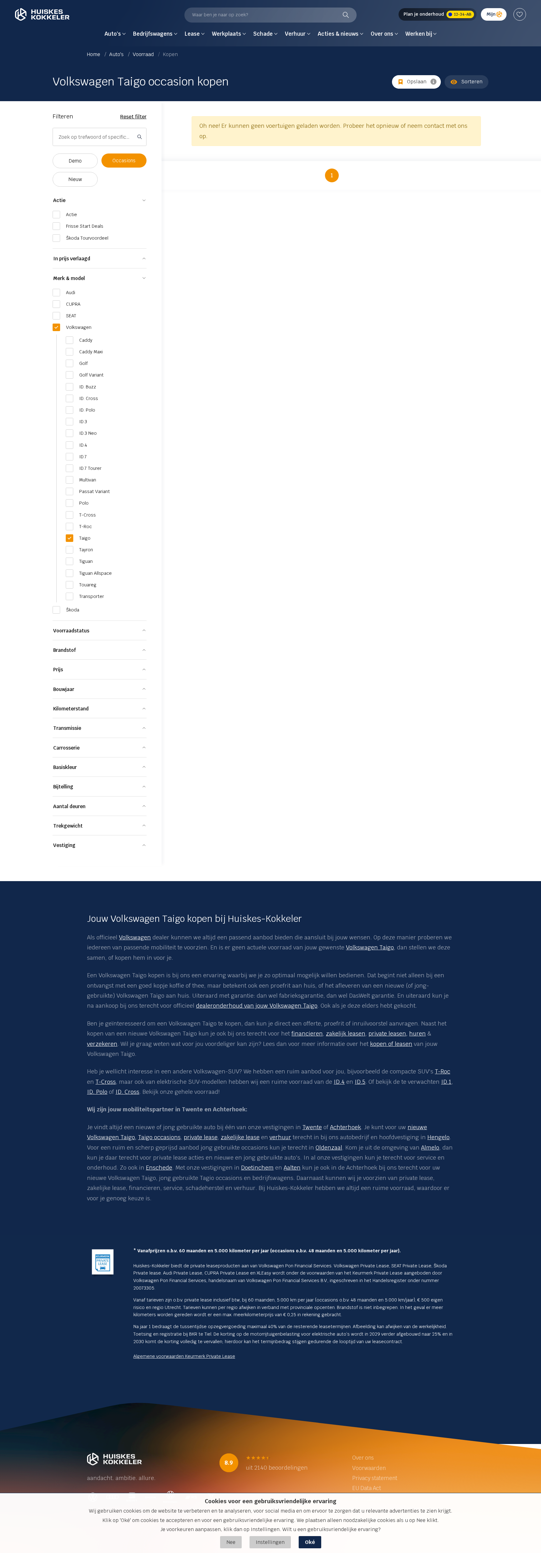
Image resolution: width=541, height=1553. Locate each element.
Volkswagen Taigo (370, 947)
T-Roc (442, 1071)
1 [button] (332, 175)
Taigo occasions (159, 1137)
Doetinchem (257, 1167)
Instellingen (270, 1542)
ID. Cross (127, 1091)
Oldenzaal (329, 1147)
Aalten (292, 1167)
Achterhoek (345, 1127)
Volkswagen (135, 937)
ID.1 (446, 1081)
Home (94, 54)
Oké (310, 1542)
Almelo (430, 1147)
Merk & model (69, 278)
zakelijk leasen (345, 1033)
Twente (312, 1127)
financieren (307, 1033)
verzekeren (102, 1043)
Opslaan (416, 81)
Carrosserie (66, 748)
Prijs (58, 670)
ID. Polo (97, 1091)
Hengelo (438, 1137)
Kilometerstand (71, 709)
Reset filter (133, 116)
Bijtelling (63, 787)
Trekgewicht (68, 826)
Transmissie (67, 728)
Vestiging (64, 845)
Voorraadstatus (71, 631)
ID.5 (360, 1081)
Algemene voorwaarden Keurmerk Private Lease (184, 1356)
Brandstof (64, 650)
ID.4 (339, 1081)
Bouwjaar (63, 689)
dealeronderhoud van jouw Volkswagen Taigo (256, 1005)
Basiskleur (65, 767)
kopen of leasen (391, 1043)
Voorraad (144, 54)
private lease (201, 1137)
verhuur (280, 1137)
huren (417, 1033)
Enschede (159, 1167)
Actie (59, 200)
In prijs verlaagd (71, 259)
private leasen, (388, 1033)
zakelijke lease (240, 1137)
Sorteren (471, 81)
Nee (230, 1542)
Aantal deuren (69, 806)
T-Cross (105, 1081)
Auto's (117, 54)
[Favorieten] (519, 14)
